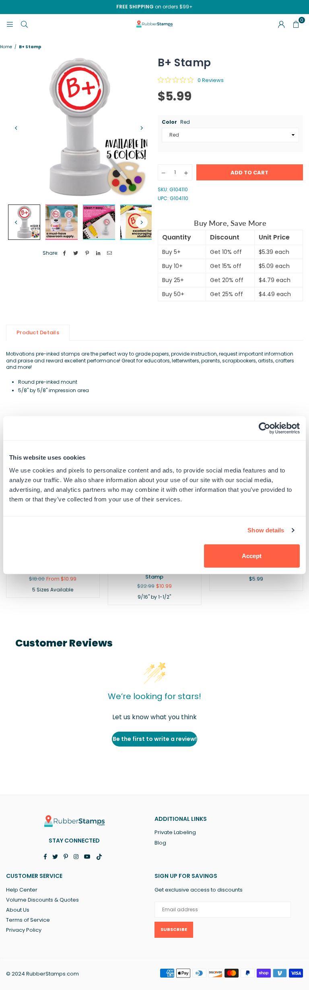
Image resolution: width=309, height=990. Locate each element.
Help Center (21, 890)
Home (6, 47)
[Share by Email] (110, 253)
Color (176, 122)
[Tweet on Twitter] (76, 253)
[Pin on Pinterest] (87, 253)
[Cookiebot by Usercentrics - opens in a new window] (264, 428)
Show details (265, 530)
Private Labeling (175, 832)
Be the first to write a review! (155, 739)
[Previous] (16, 128)
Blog (160, 843)
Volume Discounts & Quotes (42, 900)
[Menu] (9, 23)
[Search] (24, 23)
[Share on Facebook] (65, 253)
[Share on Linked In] (98, 253)
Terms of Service (28, 920)
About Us (17, 910)
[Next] (142, 128)
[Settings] (281, 24)
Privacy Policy (23, 930)
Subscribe (174, 929)
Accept (252, 555)
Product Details (37, 332)
